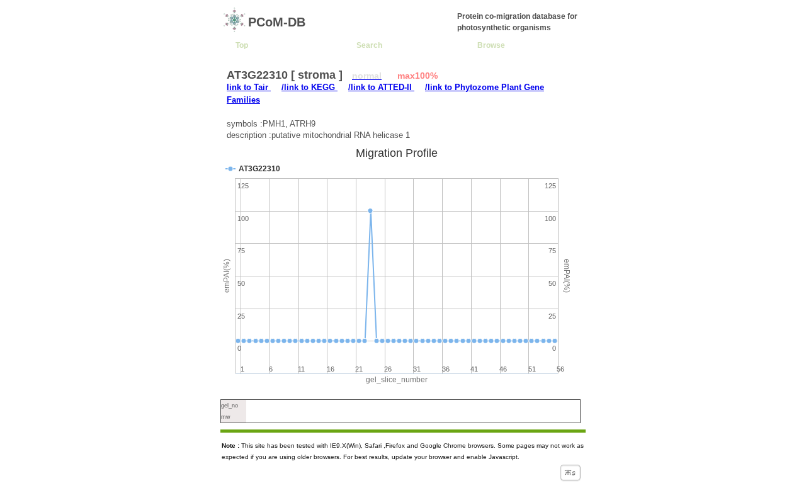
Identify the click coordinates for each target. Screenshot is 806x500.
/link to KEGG (309, 87)
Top (242, 45)
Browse (491, 45)
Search (369, 45)
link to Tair (249, 87)
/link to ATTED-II (381, 87)
